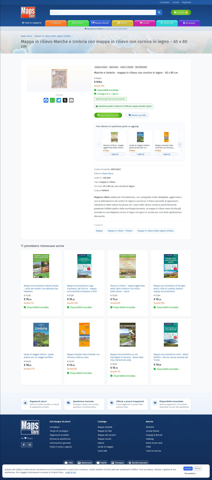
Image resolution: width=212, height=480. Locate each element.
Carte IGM (168, 23)
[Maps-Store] (28, 12)
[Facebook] (23, 445)
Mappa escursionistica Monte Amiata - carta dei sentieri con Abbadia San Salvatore (41, 289)
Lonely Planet (152, 431)
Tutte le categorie (32, 22)
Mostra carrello (138, 115)
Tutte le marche (153, 451)
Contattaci (55, 427)
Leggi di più (70, 472)
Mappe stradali (105, 427)
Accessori (190, 23)
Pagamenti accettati (59, 435)
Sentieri (79, 23)
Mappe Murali (101, 23)
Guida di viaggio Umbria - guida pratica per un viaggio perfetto (140, 146)
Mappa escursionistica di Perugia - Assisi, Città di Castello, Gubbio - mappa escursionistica (170, 289)
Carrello (181, 12)
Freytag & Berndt (154, 435)
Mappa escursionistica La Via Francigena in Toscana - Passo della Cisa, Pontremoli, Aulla (126, 357)
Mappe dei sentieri (107, 435)
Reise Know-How (154, 443)
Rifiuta (197, 468)
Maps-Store (26, 36)
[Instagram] (29, 445)
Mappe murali (104, 439)
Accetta (188, 468)
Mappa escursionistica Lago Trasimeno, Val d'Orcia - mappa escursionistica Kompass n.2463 (82, 289)
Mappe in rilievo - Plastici (120, 230)
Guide (146, 23)
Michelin (150, 427)
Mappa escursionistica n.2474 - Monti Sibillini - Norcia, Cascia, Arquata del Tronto (171, 357)
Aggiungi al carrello (109, 115)
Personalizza (190, 473)
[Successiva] (179, 144)
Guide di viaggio (105, 447)
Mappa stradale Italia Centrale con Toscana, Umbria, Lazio (164, 146)
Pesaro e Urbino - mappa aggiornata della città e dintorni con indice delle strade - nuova (113, 146)
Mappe (57, 23)
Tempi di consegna (59, 431)
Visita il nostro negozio (61, 447)
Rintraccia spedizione (60, 439)
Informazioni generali (60, 443)
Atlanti (123, 23)
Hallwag (150, 439)
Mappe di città (105, 431)
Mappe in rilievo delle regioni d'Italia (53, 36)
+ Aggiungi (114, 154)
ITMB (148, 447)
